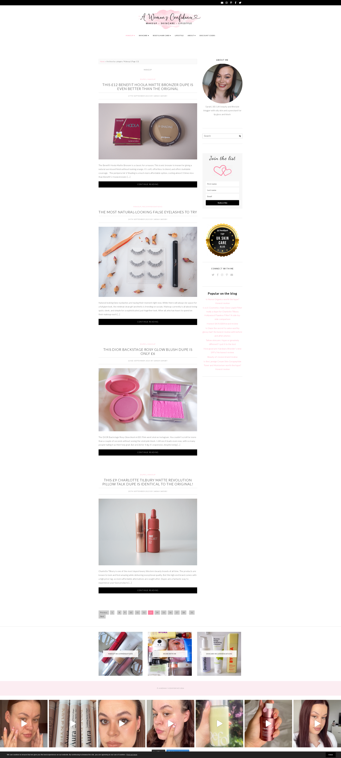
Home (102, 61)
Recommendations (152, 207)
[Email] (222, 2)
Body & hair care (161, 35)
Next (102, 616)
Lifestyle (179, 35)
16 (170, 612)
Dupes (143, 79)
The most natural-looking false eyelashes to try (148, 212)
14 (157, 612)
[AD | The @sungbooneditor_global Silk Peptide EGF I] (170, 723)
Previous (103, 612)
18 (183, 612)
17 (177, 612)
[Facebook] (235, 2)
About (191, 35)
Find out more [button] (131, 755)
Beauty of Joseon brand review (222, 357)
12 (144, 612)
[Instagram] (226, 2)
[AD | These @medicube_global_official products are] (268, 723)
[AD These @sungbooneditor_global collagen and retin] (24, 723)
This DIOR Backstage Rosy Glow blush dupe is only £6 (147, 351)
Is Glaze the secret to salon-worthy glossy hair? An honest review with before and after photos (222, 332)
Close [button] (330, 754)
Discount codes (207, 35)
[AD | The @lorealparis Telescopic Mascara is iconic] (121, 723)
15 (164, 612)
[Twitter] (240, 2)
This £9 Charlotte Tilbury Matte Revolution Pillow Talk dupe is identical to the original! (147, 482)
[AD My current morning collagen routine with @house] (72, 723)
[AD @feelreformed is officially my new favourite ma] (219, 723)
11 (137, 612)
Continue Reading (148, 184)
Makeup (129, 35)
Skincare (143, 35)
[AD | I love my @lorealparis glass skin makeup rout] (317, 723)
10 (131, 612)
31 (192, 612)
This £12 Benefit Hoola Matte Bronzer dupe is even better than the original (147, 87)
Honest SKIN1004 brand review (222, 323)
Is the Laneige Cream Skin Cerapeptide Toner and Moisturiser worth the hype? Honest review (222, 365)
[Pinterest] (231, 2)
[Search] (240, 136)
